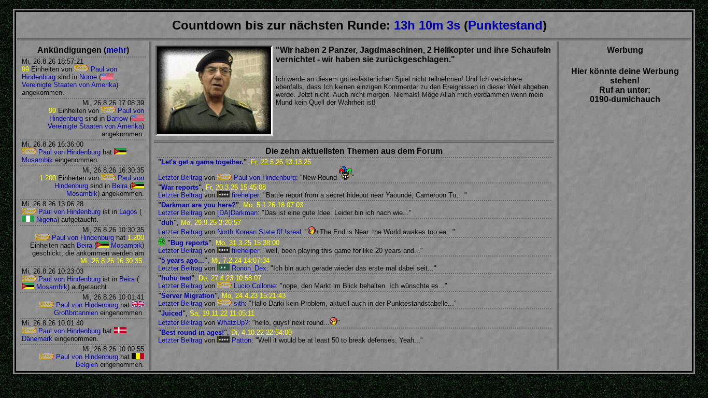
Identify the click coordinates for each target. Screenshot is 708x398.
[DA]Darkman (237, 213)
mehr (116, 50)
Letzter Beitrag (180, 177)
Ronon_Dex (248, 268)
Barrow (117, 118)
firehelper (244, 195)
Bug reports (189, 243)
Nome (88, 77)
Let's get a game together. (202, 162)
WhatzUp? (232, 322)
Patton (240, 340)
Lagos (128, 212)
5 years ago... (182, 260)
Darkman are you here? (198, 205)
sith (238, 303)
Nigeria (45, 219)
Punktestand (505, 25)
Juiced (171, 313)
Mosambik (125, 245)
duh (167, 222)
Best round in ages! (192, 332)
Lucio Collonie (254, 286)
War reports (180, 187)
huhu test (176, 278)
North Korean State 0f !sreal (259, 232)
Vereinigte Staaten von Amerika (69, 85)
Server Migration (188, 296)
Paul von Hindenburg (68, 152)
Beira (120, 186)
